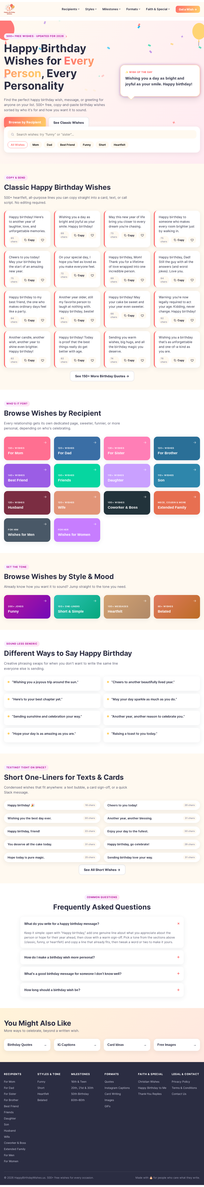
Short (102, 144)
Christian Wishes (148, 1081)
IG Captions (77, 1044)
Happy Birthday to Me (152, 1087)
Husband (10, 1130)
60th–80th (78, 1100)
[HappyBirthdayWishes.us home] (9, 9)
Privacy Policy (181, 1081)
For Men (9, 1155)
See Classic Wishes (68, 123)
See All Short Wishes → (102, 870)
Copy (31, 240)
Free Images (177, 1044)
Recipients (69, 9)
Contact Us (179, 1093)
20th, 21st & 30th (82, 1087)
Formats (132, 9)
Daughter (10, 1118)
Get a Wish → (188, 9)
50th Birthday (80, 1093)
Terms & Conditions (184, 1087)
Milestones (110, 9)
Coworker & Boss (15, 1142)
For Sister (10, 1093)
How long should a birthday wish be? (52, 990)
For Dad (9, 1087)
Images (109, 1100)
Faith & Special (156, 9)
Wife (7, 1136)
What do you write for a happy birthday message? (61, 923)
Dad (49, 144)
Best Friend (67, 144)
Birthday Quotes (27, 1044)
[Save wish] (42, 240)
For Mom (9, 1081)
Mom (35, 144)
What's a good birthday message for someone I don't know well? (73, 973)
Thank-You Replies (150, 1093)
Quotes (109, 1081)
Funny (87, 144)
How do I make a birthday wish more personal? (59, 957)
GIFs (107, 1106)
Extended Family (15, 1149)
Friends (9, 1112)
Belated (42, 1100)
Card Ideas (127, 1044)
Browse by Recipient (25, 122)
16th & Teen (78, 1081)
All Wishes (18, 144)
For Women (11, 1161)
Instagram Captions (117, 1087)
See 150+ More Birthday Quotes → (102, 376)
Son (6, 1124)
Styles (89, 9)
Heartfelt (119, 144)
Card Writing (113, 1093)
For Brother (11, 1100)
